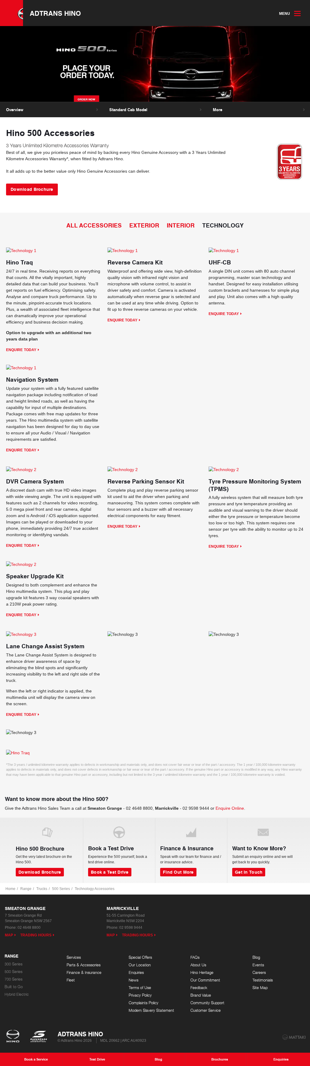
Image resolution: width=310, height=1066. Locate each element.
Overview (14, 109)
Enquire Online (230, 808)
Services (74, 957)
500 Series (61, 889)
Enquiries (136, 972)
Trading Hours (35, 935)
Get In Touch (248, 871)
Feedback (198, 987)
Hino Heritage (201, 972)
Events (258, 965)
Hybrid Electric (17, 994)
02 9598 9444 (196, 808)
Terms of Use (140, 987)
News (133, 980)
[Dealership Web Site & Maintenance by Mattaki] (294, 1037)
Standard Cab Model (128, 109)
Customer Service (205, 1010)
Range (25, 889)
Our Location (140, 965)
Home (10, 889)
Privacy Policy (140, 995)
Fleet (71, 980)
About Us (198, 965)
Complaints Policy (143, 1003)
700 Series (13, 979)
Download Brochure (32, 189)
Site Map (260, 987)
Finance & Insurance (84, 972)
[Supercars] (38, 1037)
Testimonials (262, 980)
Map (9, 935)
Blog (256, 957)
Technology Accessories (94, 889)
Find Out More (178, 871)
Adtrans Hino (55, 13)
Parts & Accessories (84, 965)
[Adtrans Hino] (11, 13)
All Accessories (94, 225)
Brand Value (200, 995)
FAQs (195, 957)
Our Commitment (205, 980)
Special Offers (140, 957)
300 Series (13, 964)
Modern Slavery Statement (151, 1010)
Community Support (207, 1003)
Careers (259, 972)
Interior (181, 225)
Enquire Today (21, 350)
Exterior (144, 225)
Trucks (41, 889)
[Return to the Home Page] (14, 1037)
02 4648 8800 (139, 808)
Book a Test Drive (110, 871)
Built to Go (14, 987)
